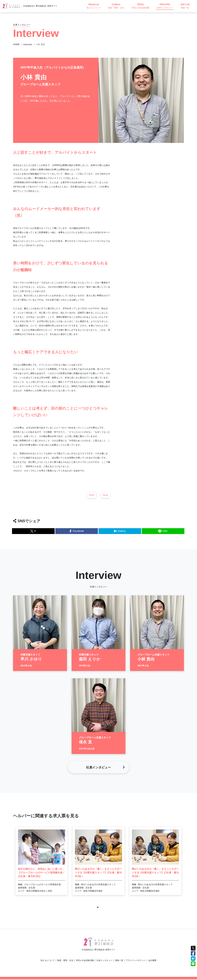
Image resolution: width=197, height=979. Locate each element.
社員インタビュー (104, 960)
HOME (16, 44)
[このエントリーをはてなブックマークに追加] (193, 958)
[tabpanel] (41, 861)
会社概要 (152, 960)
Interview (27, 44)
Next (105, 495)
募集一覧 (119, 960)
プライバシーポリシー (136, 960)
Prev (91, 495)
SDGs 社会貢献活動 (85, 960)
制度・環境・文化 (65, 960)
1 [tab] (98, 908)
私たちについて (48, 960)
